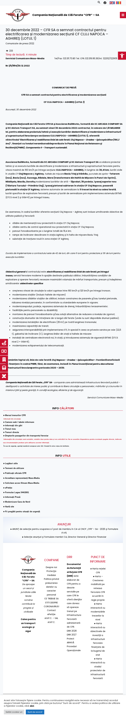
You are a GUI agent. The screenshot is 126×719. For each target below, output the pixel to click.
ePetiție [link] (51, 614)
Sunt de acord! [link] (35, 712)
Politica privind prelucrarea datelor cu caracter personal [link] (51, 587)
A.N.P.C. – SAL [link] (51, 618)
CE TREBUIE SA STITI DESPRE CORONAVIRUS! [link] (51, 602)
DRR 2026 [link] (72, 630)
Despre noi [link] (51, 567)
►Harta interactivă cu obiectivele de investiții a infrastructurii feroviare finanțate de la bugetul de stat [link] (97, 639)
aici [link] (32, 705)
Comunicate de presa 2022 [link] (20, 43)
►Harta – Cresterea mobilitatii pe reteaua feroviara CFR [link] (98, 584)
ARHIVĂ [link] (70, 642)
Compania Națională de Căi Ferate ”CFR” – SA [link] (65, 15)
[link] (122, 56)
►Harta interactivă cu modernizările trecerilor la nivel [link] (98, 611)
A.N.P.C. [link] (51, 622)
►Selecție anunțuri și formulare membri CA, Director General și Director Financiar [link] (64, 537)
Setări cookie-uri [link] (14, 712)
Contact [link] (51, 610)
